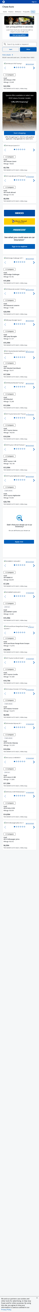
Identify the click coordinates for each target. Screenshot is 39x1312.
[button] (37, 1298)
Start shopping (19, 133)
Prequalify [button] (26, 12)
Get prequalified (19, 35)
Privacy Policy (6, 1309)
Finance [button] (10, 12)
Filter (28, 49)
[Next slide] (34, 68)
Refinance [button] (18, 12)
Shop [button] (32, 12)
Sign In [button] (34, 2)
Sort (10, 49)
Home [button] (5, 12)
